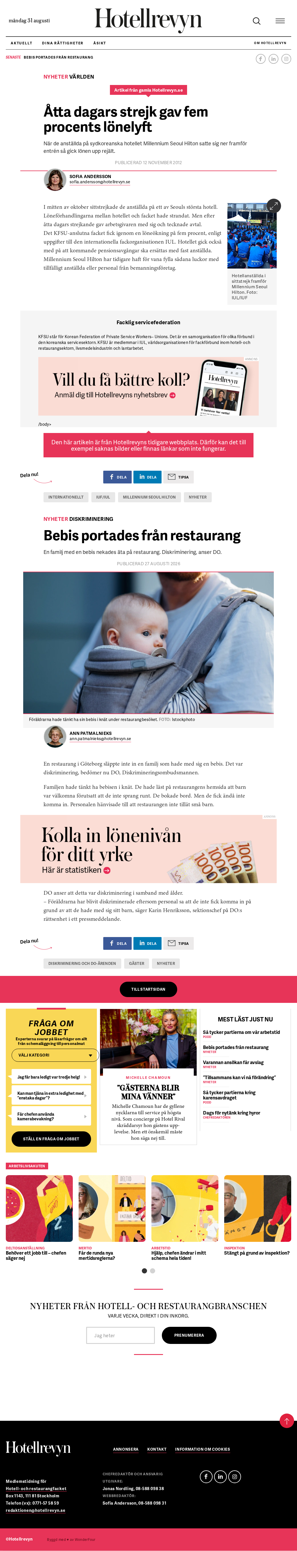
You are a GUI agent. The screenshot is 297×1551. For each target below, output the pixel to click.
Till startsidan (148, 989)
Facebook (261, 59)
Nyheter (198, 497)
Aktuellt (21, 43)
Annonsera (126, 1449)
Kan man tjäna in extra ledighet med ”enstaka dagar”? (50, 1095)
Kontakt (157, 1449)
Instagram (286, 59)
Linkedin (273, 59)
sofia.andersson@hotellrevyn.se (100, 182)
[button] (144, 1270)
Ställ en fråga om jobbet (51, 1138)
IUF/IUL (103, 497)
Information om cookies (202, 1449)
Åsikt (99, 43)
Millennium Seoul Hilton (149, 497)
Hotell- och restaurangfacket (36, 1488)
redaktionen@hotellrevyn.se (36, 1510)
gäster (136, 963)
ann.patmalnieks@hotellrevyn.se (100, 738)
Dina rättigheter (63, 43)
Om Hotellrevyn (270, 43)
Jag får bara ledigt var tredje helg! (48, 1077)
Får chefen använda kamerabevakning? (35, 1116)
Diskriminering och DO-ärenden (82, 963)
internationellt (66, 497)
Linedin (220, 1476)
